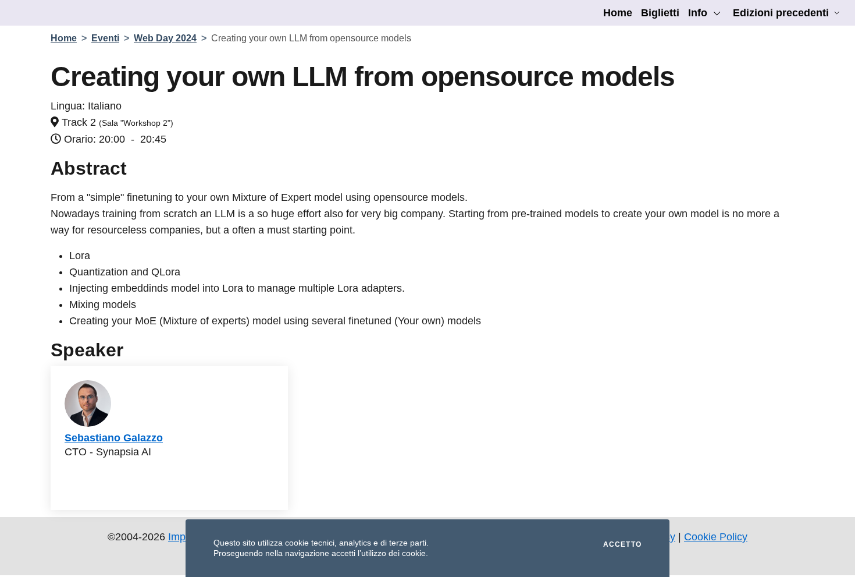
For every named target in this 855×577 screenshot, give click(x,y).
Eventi (105, 38)
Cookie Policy (715, 537)
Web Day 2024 (165, 38)
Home (617, 13)
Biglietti (660, 13)
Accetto (622, 544)
